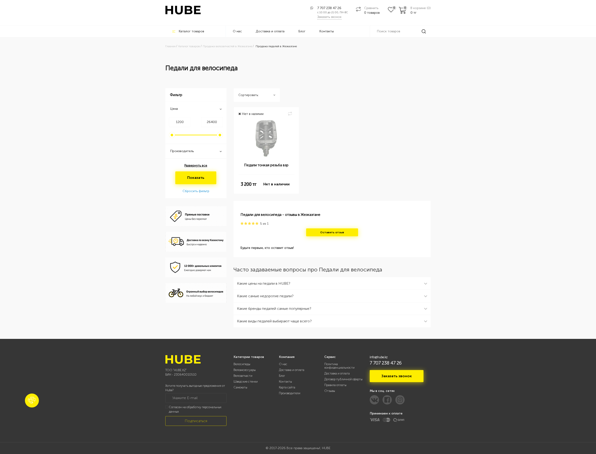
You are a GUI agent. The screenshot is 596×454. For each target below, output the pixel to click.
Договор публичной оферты (343, 379)
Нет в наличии (276, 184)
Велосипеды (242, 364)
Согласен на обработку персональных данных (195, 409)
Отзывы (329, 391)
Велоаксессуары (245, 370)
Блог (301, 31)
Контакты (326, 31)
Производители (289, 393)
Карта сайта (287, 387)
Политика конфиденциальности (339, 365)
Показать (195, 177)
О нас (237, 31)
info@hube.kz (379, 357)
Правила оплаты (335, 385)
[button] (32, 400)
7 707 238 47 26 (329, 8)
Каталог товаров (191, 31)
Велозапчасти (243, 375)
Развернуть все (195, 165)
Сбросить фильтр (196, 191)
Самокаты (240, 387)
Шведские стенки (246, 381)
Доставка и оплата (270, 31)
